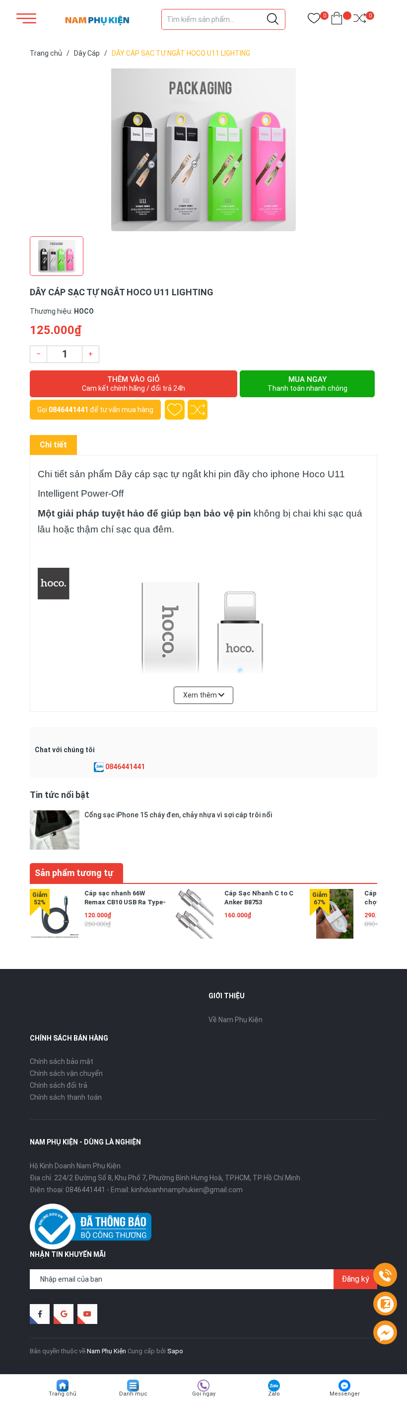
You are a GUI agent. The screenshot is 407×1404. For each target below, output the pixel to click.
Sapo (175, 1351)
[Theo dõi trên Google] (63, 1314)
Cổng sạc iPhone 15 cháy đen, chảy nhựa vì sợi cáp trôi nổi (178, 815)
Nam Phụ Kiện (106, 1351)
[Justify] (272, 19)
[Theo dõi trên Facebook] (40, 1314)
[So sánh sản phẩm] (359, 20)
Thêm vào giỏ (133, 383)
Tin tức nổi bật (59, 795)
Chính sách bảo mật (61, 1061)
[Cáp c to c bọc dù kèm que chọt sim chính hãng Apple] (334, 914)
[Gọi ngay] (385, 1275)
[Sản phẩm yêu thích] (314, 20)
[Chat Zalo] (99, 767)
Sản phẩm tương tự (74, 873)
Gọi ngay (203, 1394)
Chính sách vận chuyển (66, 1073)
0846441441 (68, 410)
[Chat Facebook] (385, 1333)
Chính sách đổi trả (58, 1085)
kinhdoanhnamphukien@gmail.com (187, 1190)
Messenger (345, 1394)
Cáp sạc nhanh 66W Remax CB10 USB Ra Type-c (125, 902)
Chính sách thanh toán (66, 1097)
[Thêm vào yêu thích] (175, 410)
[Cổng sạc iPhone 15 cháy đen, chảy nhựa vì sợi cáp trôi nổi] (54, 830)
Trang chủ (62, 1394)
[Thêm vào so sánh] (197, 410)
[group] (203, 149)
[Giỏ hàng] (337, 20)
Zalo (274, 1394)
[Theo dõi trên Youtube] (87, 1314)
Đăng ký (355, 1279)
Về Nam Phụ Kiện (235, 1020)
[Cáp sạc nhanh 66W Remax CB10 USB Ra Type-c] (54, 914)
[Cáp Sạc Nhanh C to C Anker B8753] (194, 914)
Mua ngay (307, 383)
